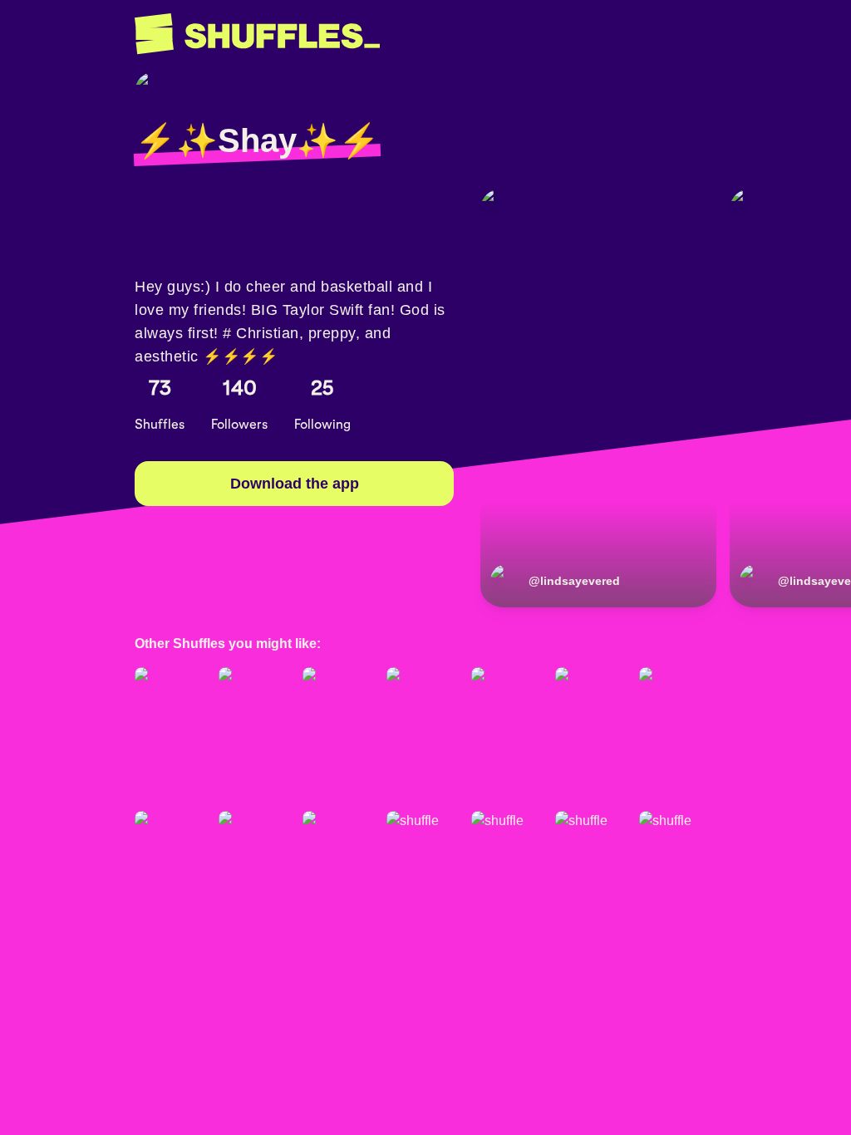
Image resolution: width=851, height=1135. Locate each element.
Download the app (294, 483)
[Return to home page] (257, 34)
